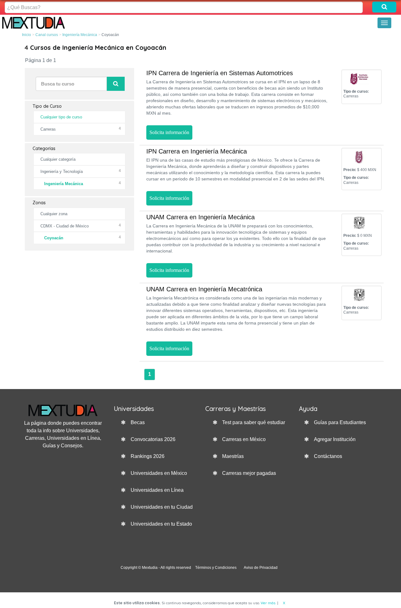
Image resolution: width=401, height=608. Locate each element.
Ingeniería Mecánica (79, 35)
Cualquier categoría (58, 159)
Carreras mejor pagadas (249, 473)
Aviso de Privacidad (261, 567)
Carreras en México (244, 439)
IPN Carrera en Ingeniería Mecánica (196, 151)
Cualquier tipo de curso (61, 117)
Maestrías (233, 456)
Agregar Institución (335, 439)
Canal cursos (46, 35)
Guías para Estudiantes (340, 422)
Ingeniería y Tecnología (61, 171)
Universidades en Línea (157, 490)
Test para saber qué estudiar (253, 422)
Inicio (26, 35)
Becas (138, 422)
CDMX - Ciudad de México (64, 226)
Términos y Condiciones (216, 567)
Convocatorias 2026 (153, 439)
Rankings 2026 (147, 456)
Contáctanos (328, 456)
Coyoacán (53, 238)
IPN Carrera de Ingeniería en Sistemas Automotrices (219, 73)
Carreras (48, 129)
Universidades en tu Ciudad (162, 507)
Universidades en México (159, 473)
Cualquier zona (53, 213)
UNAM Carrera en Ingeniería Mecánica (200, 217)
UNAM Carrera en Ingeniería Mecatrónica (204, 289)
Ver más (268, 602)
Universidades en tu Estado (161, 524)
